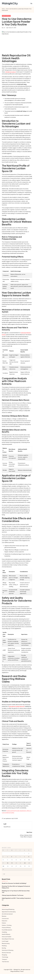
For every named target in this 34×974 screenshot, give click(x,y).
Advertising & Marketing (8, 909)
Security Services (6, 952)
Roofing (4, 948)
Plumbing (4, 945)
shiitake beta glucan (10, 72)
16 (29, 860)
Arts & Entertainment (7, 914)
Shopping (4, 955)
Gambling (4, 932)
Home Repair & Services (8, 939)
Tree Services (5, 961)
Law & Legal (5, 941)
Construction (5, 918)
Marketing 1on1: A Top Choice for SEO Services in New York (16, 891)
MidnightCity (10, 3)
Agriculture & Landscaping (8, 911)
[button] (7, 827)
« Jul (4, 874)
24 (3, 866)
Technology (5, 957)
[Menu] (31, 3)
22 (25, 863)
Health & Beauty (6, 15)
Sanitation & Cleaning (7, 950)
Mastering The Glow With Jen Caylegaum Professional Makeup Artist (16, 887)
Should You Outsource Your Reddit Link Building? (14, 883)
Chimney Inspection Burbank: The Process (12, 895)
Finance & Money (6, 927)
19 (11, 863)
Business (4, 916)
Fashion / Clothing (6, 925)
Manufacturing (5, 943)
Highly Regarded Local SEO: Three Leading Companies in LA (16, 899)
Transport (4, 959)
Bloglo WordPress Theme (17, 971)
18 (7, 863)
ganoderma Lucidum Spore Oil (16, 706)
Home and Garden (6, 936)
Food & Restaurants (7, 930)
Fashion (4, 923)
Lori (5, 824)
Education (4, 920)
